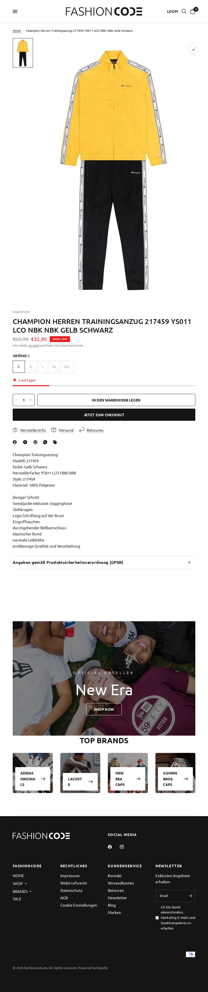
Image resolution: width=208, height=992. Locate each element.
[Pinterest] (36, 442)
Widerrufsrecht (73, 882)
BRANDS (20, 891)
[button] (104, 709)
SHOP (18, 883)
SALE (17, 898)
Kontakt (115, 875)
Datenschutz (71, 890)
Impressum (70, 875)
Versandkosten (121, 882)
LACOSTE (75, 782)
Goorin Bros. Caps (170, 779)
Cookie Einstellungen (78, 905)
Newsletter (117, 897)
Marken (114, 912)
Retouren (116, 890)
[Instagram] (125, 846)
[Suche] (184, 11)
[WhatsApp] (46, 442)
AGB (64, 897)
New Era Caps (120, 779)
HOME (18, 875)
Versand (33, 345)
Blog (112, 905)
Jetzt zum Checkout (104, 414)
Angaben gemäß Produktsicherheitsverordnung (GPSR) (68, 562)
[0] (191, 11)
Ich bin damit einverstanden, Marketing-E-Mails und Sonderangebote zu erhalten (178, 917)
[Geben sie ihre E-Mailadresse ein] (190, 896)
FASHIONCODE (27, 865)
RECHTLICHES (74, 865)
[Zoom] (194, 49)
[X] (26, 442)
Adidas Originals (27, 779)
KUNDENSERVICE (125, 865)
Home (17, 30)
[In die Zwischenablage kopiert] (56, 442)
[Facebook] (16, 442)
